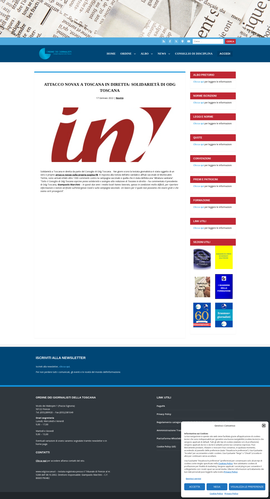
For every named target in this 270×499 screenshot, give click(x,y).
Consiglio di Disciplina (193, 53)
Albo (145, 53)
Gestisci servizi (193, 478)
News (162, 53)
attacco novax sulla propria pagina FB (76, 174)
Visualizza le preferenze (247, 486)
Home (111, 53)
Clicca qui (198, 81)
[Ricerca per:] (208, 41)
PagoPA (161, 406)
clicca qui (64, 366)
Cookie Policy (216, 493)
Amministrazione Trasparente (173, 430)
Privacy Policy (231, 472)
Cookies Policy (225, 463)
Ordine (126, 53)
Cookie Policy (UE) (166, 446)
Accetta (194, 486)
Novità (119, 98)
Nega (217, 486)
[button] (263, 425)
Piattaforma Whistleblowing (172, 438)
